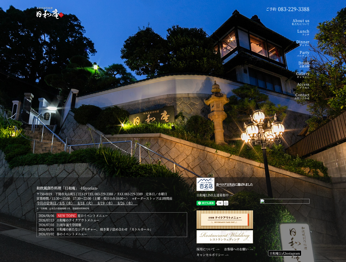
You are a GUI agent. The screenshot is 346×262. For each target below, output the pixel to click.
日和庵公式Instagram (285, 253)
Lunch (303, 32)
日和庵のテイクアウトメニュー (77, 220)
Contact (302, 96)
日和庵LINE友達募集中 (213, 195)
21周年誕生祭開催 (68, 224)
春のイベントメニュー (71, 234)
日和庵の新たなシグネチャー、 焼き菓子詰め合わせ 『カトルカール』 (104, 229)
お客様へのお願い (236, 249)
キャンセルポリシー (210, 254)
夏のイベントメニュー (92, 215)
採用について (206, 249)
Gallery (303, 75)
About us (301, 22)
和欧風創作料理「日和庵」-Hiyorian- (50, 13)
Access (303, 85)
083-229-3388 (104, 194)
